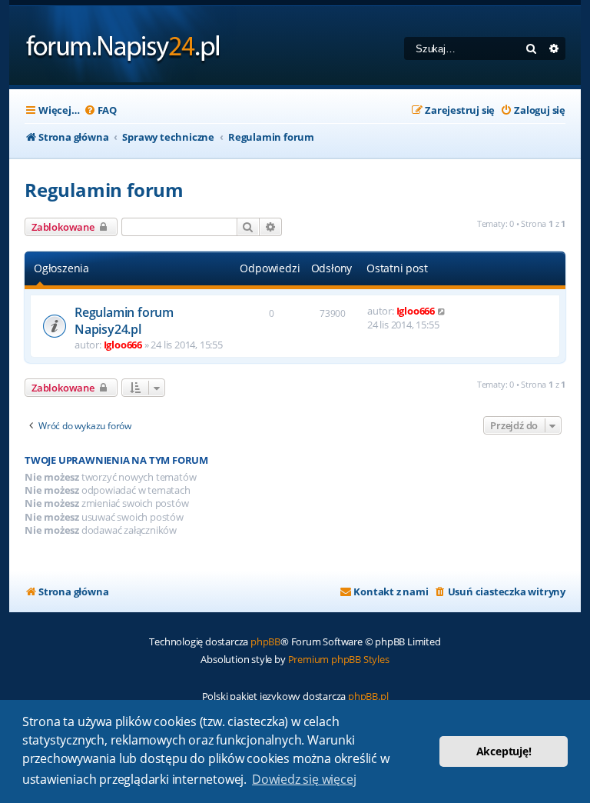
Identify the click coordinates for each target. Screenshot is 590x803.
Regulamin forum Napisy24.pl (124, 321)
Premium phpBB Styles (338, 659)
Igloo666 (123, 345)
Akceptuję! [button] (504, 751)
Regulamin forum (104, 189)
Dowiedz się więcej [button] (304, 779)
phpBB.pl (368, 696)
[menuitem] (100, 110)
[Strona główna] (123, 45)
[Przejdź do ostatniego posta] (442, 311)
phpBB (265, 641)
